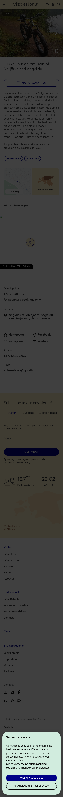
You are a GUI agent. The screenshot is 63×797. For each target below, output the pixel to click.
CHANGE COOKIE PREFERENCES (31, 786)
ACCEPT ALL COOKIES (31, 778)
